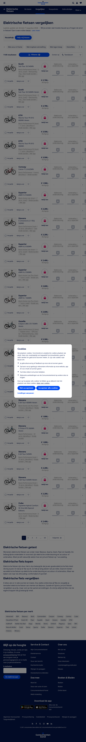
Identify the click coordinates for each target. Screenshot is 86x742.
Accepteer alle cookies (48, 388)
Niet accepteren (26, 388)
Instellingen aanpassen (26, 393)
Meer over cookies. (43, 383)
